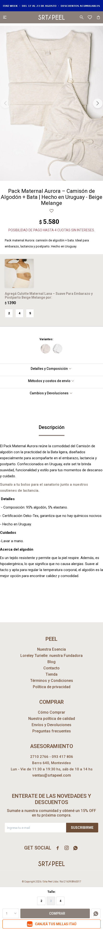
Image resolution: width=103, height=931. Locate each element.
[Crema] (57, 348)
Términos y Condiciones (51, 680)
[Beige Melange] (45, 348)
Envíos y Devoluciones (51, 725)
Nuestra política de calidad (51, 718)
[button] (81, 17)
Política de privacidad (51, 687)
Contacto (51, 668)
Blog (51, 662)
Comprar (57, 913)
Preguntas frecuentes (51, 731)
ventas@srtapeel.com (51, 775)
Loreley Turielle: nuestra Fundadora (51, 655)
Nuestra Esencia (51, 649)
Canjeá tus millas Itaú (55, 924)
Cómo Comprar (51, 712)
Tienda (51, 674)
